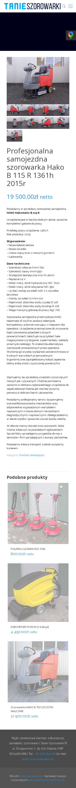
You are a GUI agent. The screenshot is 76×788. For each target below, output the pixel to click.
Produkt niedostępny (31, 455)
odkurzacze (57, 779)
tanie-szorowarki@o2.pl (38, 759)
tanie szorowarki (39, 779)
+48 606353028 (44, 753)
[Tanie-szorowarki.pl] (39, 6)
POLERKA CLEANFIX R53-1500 (28, 549)
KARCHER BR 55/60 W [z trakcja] (30, 627)
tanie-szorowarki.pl (30, 776)
